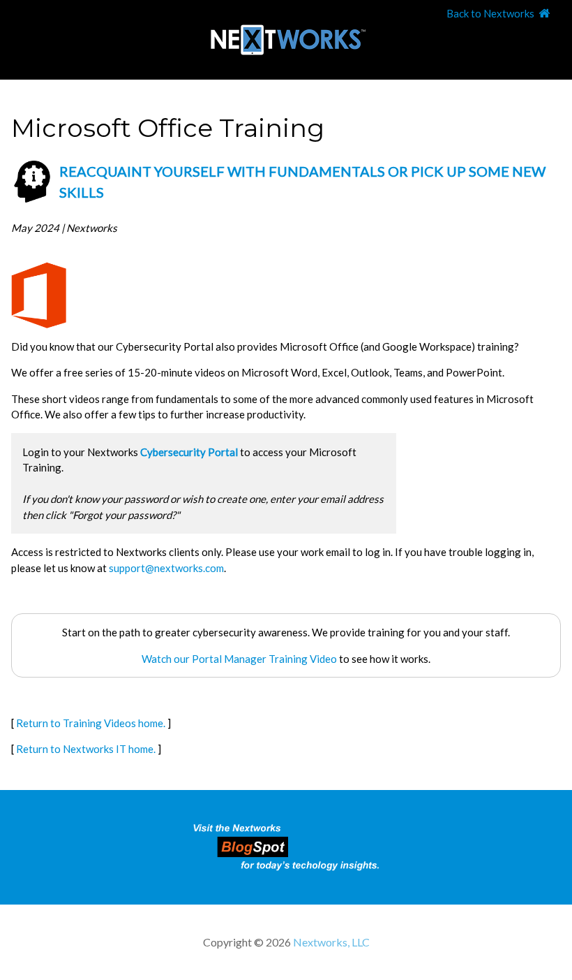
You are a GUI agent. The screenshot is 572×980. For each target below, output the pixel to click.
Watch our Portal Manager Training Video (239, 658)
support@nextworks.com (166, 568)
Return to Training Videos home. (90, 723)
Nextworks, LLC (331, 942)
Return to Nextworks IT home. (86, 749)
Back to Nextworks (490, 13)
